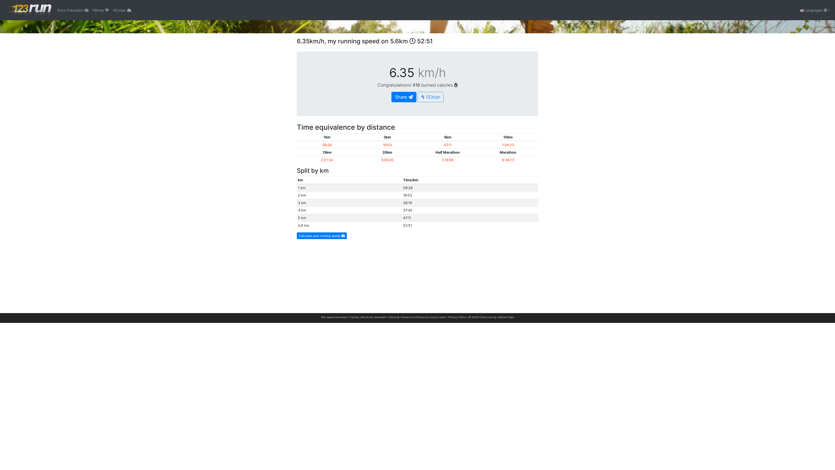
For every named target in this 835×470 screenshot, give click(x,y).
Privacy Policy (457, 317)
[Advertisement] (417, 273)
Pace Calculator (71, 10)
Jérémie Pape (505, 317)
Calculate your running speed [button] (320, 236)
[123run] (27, 10)
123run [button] (432, 97)
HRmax (98, 10)
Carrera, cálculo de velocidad (367, 317)
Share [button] (401, 97)
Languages (814, 10)
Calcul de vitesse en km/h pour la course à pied (416, 317)
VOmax (120, 10)
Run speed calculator (334, 317)
